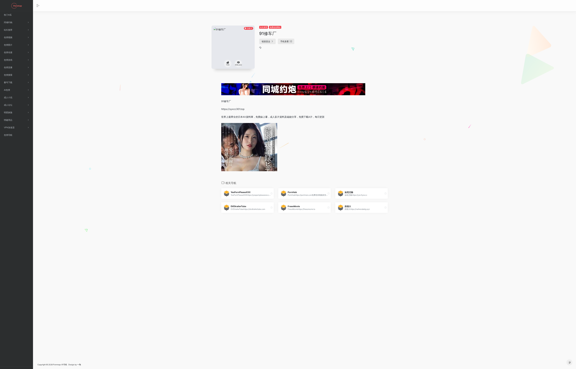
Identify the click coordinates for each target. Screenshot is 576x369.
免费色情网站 (275, 27)
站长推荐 (263, 27)
